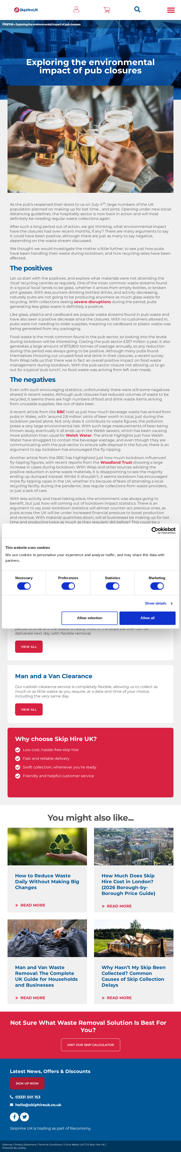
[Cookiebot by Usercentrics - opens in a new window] (155, 530)
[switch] (68, 586)
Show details (155, 603)
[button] (171, 10)
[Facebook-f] (14, 1116)
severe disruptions (92, 302)
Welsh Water (79, 435)
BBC (61, 412)
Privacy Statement (26, 1144)
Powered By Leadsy (14, 1147)
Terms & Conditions (50, 1144)
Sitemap (7, 1144)
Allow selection (89, 618)
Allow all (147, 618)
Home (7, 24)
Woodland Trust (116, 462)
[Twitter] (24, 1116)
